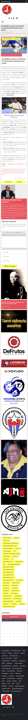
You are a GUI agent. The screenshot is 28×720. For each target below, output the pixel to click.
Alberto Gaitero (7, 537)
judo (4, 564)
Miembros (14, 681)
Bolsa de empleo (5, 650)
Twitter (23, 650)
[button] (4, 232)
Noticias (17, 38)
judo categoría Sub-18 (8, 577)
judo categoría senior (8, 574)
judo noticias (14, 593)
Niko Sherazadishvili (8, 601)
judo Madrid (6, 590)
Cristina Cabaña (7, 551)
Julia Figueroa (18, 596)
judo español (6, 582)
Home (2, 32)
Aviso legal (11, 686)
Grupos (18, 683)
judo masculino (15, 590)
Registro (4, 683)
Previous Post (8, 181)
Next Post (19, 181)
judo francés (15, 585)
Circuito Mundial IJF (8, 548)
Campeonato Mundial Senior (10, 545)
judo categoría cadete (8, 566)
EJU (15, 551)
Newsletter (4, 686)
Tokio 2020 (14, 604)
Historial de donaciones (16, 691)
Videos (3, 663)
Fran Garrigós (6, 556)
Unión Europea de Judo (8, 606)
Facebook (22, 653)
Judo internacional (8, 32)
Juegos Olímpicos (16, 173)
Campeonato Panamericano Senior (13, 169)
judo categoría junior (8, 572)
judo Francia (6, 585)
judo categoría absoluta (14, 564)
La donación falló (5, 691)
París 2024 (18, 601)
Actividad (9, 681)
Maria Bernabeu (17, 598)
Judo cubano (5, 655)
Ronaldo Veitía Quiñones (8, 55)
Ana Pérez (16, 537)
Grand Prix (15, 556)
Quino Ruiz (5, 604)
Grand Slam (6, 559)
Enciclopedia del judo (15, 650)
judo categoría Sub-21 (8, 580)
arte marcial (6, 540)
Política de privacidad (19, 686)
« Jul (3, 643)
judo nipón (5, 593)
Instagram (10, 653)
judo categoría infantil (8, 569)
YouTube (4, 653)
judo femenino (16, 582)
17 (3, 634)
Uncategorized (22, 660)
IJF (5, 166)
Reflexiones (14, 660)
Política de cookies (6, 688)
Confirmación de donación (17, 688)
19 (10, 634)
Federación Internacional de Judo (11, 553)
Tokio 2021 (22, 604)
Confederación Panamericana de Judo (14, 165)
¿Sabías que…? (10, 663)
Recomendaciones (6, 660)
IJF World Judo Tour (8, 561)
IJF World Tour (19, 561)
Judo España (20, 580)
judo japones (6, 588)
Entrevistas (16, 653)
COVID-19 (21, 171)
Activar (13, 683)
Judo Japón (15, 588)
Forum (20, 681)
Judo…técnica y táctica (7, 658)
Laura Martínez (7, 598)
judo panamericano (7, 173)
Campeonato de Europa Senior (10, 543)
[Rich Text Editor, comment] (14, 242)
